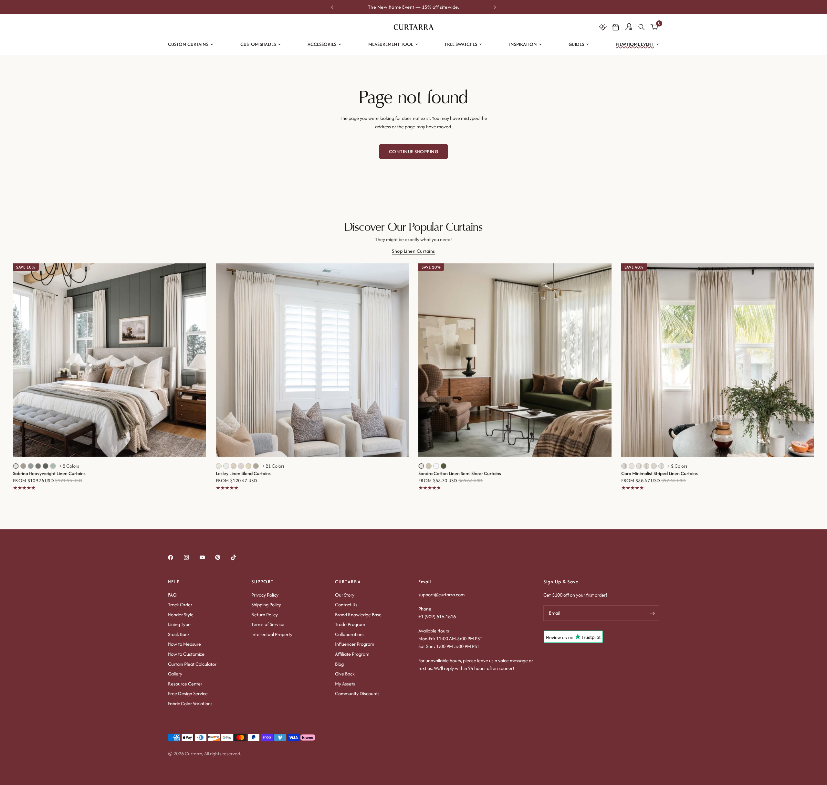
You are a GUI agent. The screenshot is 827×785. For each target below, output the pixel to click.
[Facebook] (175, 557)
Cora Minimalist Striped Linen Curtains (659, 473)
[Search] (641, 27)
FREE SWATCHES (461, 44)
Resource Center (185, 683)
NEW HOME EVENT (635, 44)
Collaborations (349, 634)
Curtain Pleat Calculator (192, 664)
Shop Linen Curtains (413, 251)
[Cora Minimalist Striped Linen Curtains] (717, 360)
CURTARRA (348, 581)
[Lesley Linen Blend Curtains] (312, 360)
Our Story (344, 594)
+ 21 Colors (273, 466)
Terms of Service (267, 624)
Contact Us (346, 604)
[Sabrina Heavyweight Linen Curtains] (109, 360)
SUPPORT (262, 581)
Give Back (345, 673)
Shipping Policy (266, 604)
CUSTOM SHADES (258, 44)
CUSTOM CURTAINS (188, 44)
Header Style (181, 614)
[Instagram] (191, 557)
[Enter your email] (652, 613)
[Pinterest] (222, 557)
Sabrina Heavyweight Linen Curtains (49, 473)
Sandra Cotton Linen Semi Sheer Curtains (459, 473)
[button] (615, 27)
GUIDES (576, 44)
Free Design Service (188, 693)
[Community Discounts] (602, 27)
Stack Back (179, 634)
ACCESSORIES (322, 44)
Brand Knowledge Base (358, 614)
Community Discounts (357, 693)
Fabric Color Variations (190, 703)
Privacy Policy (264, 594)
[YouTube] (207, 557)
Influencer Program (354, 644)
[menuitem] (190, 44)
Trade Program (350, 624)
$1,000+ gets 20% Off (414, 7)
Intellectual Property (271, 634)
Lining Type (179, 624)
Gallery (175, 673)
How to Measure (184, 644)
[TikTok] (238, 557)
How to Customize (186, 654)
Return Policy (264, 614)
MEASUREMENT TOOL (390, 44)
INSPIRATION (523, 44)
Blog (339, 664)
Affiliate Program (352, 654)
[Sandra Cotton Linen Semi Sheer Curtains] (515, 360)
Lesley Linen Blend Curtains (243, 473)
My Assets (345, 683)
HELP (174, 581)
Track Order (180, 604)
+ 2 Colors (69, 466)
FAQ (172, 594)
